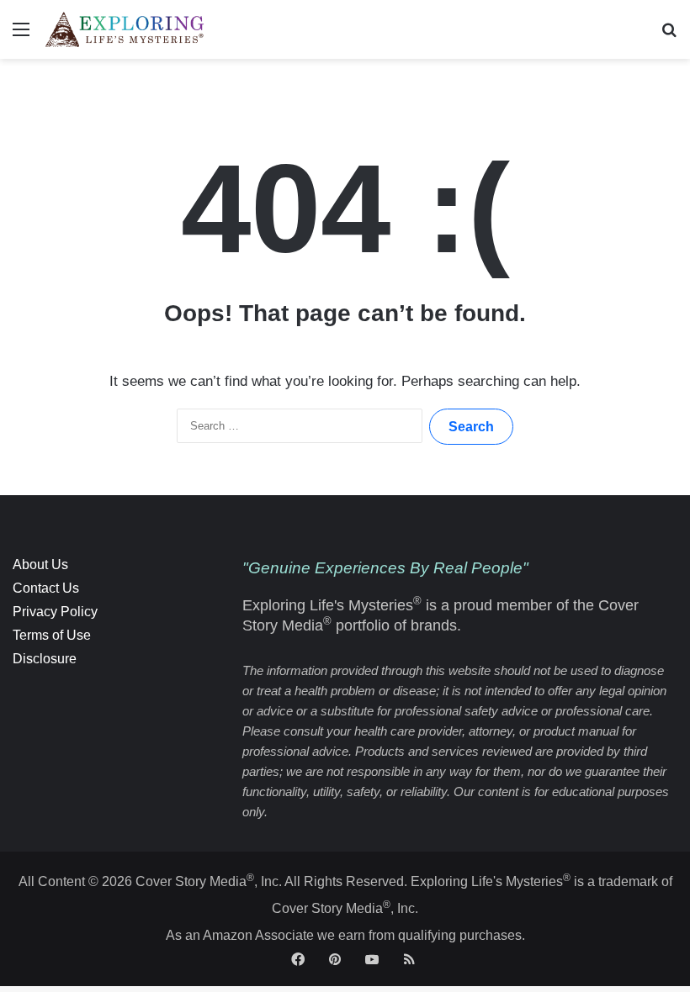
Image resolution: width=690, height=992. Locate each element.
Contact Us (46, 588)
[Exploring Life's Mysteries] (125, 29)
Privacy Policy (55, 611)
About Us (40, 564)
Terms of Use (52, 635)
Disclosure (45, 659)
